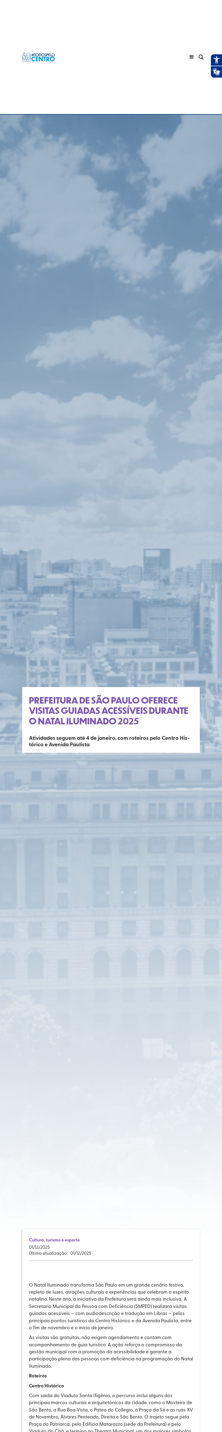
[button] (192, 57)
